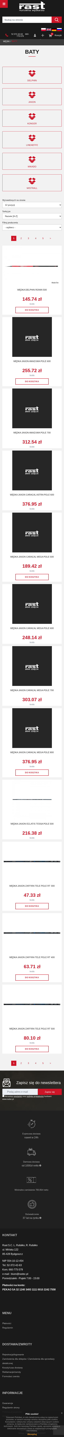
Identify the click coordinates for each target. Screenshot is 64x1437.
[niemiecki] (54, 29)
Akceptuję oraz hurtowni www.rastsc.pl (27, 1097)
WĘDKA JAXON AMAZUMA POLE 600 (32, 361)
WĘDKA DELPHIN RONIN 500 (32, 290)
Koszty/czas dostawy (12, 1367)
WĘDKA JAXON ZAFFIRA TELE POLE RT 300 (32, 886)
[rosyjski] (59, 29)
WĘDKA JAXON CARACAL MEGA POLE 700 (32, 690)
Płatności (6, 1323)
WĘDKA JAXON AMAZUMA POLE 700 (32, 432)
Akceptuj (32, 1434)
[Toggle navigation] (4, 4)
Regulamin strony (11, 1407)
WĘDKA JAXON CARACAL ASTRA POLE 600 (32, 494)
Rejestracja (43, 35)
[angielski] (48, 29)
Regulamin (7, 1327)
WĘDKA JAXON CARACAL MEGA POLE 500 (32, 557)
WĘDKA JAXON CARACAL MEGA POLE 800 (32, 752)
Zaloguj (35, 35)
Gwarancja (7, 1403)
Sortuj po (6, 211)
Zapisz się (50, 1092)
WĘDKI (6, 41)
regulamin (18, 1096)
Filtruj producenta (10, 222)
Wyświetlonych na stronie (13, 200)
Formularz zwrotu (11, 1376)
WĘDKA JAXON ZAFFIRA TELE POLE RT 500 (32, 1028)
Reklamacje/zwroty (11, 1372)
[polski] (43, 29)
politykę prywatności (35, 1096)
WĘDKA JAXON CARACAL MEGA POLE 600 (32, 628)
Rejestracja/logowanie (13, 1354)
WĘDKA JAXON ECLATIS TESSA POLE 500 (32, 824)
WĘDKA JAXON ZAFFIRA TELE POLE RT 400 (32, 957)
